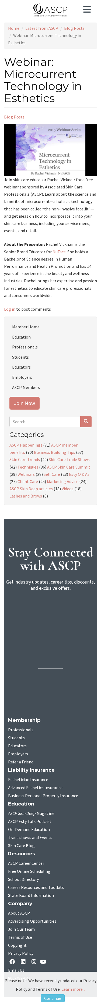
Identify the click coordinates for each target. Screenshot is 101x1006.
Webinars (26, 474)
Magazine (31, 813)
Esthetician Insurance (28, 780)
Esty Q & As (79, 474)
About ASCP (19, 913)
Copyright (17, 945)
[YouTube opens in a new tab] (44, 962)
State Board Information (31, 896)
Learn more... (73, 989)
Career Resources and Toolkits (36, 887)
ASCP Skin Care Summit (68, 467)
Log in (9, 309)
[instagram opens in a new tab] (34, 962)
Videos (68, 488)
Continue (52, 998)
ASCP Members (26, 387)
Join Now (24, 403)
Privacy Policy (20, 953)
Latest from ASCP (41, 28)
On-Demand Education (29, 830)
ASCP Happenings (25, 445)
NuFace (59, 251)
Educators (21, 367)
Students (20, 357)
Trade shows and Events (30, 838)
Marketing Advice (62, 481)
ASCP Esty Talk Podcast (29, 822)
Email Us (16, 970)
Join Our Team (21, 929)
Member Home (26, 326)
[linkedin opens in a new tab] (24, 962)
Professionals (25, 347)
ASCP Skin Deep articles (31, 488)
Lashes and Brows (25, 496)
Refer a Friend (20, 762)
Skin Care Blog (21, 846)
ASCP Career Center (26, 863)
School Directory (23, 879)
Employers (22, 377)
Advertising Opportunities (32, 921)
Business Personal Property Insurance (43, 796)
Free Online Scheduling (29, 871)
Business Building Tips (54, 452)
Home (13, 28)
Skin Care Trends (24, 459)
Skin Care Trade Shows (69, 459)
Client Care (28, 481)
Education (21, 337)
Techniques (28, 467)
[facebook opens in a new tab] (13, 962)
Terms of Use (20, 937)
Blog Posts (74, 28)
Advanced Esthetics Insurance (35, 788)
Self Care (52, 474)
